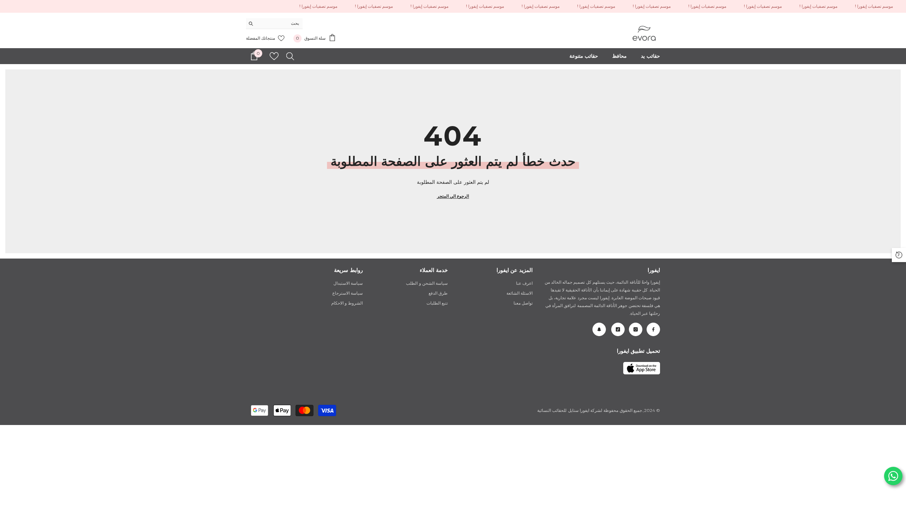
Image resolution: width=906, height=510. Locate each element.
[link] (641, 368)
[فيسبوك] (653, 329)
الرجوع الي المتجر (453, 196)
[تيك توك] (618, 329)
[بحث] (274, 23)
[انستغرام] (635, 329)
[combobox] (280, 23)
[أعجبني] (274, 56)
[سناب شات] (599, 329)
